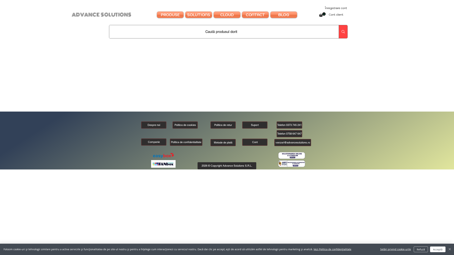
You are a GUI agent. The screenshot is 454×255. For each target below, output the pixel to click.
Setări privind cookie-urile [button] (395, 249)
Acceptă (437, 249)
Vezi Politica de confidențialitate (332, 249)
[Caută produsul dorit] (343, 31)
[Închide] (450, 249)
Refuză (421, 249)
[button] (153, 142)
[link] (322, 14)
